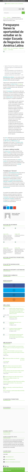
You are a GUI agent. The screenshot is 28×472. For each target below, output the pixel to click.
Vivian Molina (15, 48)
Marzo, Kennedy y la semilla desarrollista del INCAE (13, 390)
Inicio (4, 17)
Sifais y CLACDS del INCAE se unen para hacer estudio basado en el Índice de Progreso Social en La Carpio (8, 237)
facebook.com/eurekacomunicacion (12, 461)
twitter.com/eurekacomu (10, 459)
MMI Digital (21, 468)
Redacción (21, 48)
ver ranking (20, 84)
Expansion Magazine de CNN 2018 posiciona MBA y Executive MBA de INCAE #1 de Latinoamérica (20, 251)
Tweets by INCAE (6, 434)
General (8, 17)
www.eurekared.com (9, 456)
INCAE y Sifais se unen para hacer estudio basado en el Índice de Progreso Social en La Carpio (8, 251)
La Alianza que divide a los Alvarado (19, 236)
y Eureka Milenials (7, 470)
